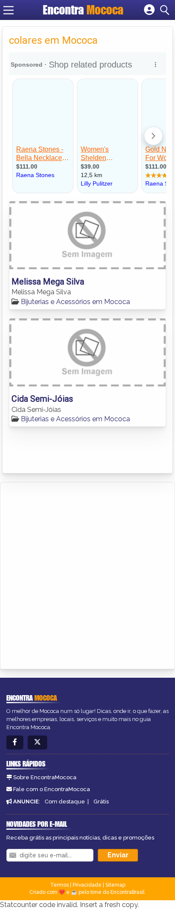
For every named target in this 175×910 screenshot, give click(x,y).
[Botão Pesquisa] (166, 10)
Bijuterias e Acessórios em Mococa (75, 302)
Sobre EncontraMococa (44, 777)
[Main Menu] (8, 10)
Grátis (101, 801)
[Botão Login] (149, 10)
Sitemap (115, 885)
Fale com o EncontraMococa (51, 789)
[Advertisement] (87, 574)
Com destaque (65, 801)
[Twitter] (37, 742)
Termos (59, 885)
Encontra (83, 10)
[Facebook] (14, 742)
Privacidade (87, 885)
